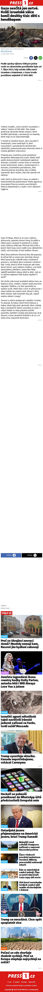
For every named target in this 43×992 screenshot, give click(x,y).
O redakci (16, 982)
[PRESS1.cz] (21, 3)
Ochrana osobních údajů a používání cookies (21, 985)
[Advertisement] (21, 102)
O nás (9, 982)
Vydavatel (31, 982)
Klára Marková (6, 51)
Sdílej (8, 555)
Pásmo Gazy (5, 608)
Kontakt (24, 982)
